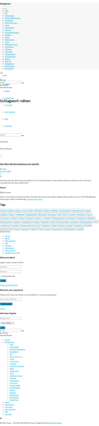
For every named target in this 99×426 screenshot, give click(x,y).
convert (22, 217)
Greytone (52, 214)
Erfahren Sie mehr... (35, 199)
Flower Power (44, 229)
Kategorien (9, 342)
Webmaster (9, 66)
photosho (81, 214)
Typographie (10, 54)
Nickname (78, 225)
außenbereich (6, 229)
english (80, 229)
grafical (69, 225)
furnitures (5, 217)
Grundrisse (26, 221)
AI (6, 8)
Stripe (61, 225)
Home (7, 236)
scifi (38, 225)
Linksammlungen (12, 32)
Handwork (9, 20)
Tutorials (8, 51)
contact (17, 221)
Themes (8, 49)
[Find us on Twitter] (1, 418)
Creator (38, 217)
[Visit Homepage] (8, 75)
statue (18, 210)
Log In (2, 308)
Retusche (42, 214)
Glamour (45, 225)
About (7, 91)
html (65, 214)
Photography (85, 221)
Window (88, 225)
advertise (81, 217)
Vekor (11, 214)
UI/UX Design (10, 56)
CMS (6, 11)
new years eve (77, 210)
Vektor (7, 59)
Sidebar (54, 210)
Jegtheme (57, 423)
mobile (36, 221)
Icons (7, 25)
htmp (30, 210)
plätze (14, 217)
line (59, 214)
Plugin (46, 210)
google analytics (27, 225)
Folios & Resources (12, 18)
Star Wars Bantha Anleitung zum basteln (19, 164)
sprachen (25, 229)
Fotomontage (62, 221)
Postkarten (57, 229)
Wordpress (9, 68)
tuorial (30, 217)
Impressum (9, 248)
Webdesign (9, 64)
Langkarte (20, 214)
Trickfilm (47, 217)
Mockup (8, 35)
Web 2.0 (8, 61)
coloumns (74, 221)
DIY (6, 13)
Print (7, 42)
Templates (9, 47)
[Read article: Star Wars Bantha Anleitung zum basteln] (49, 133)
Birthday (38, 210)
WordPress (14, 400)
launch (3, 210)
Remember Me (9, 276)
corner (72, 214)
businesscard (58, 217)
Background (31, 214)
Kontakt (8, 414)
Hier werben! (10, 241)
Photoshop (9, 39)
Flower (54, 225)
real (24, 210)
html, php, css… (11, 23)
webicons (91, 217)
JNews (8, 423)
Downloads (9, 15)
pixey (4, 169)
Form (89, 214)
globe (10, 210)
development (6, 221)
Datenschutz (10, 250)
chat (52, 221)
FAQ (6, 243)
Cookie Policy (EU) (12, 253)
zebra (87, 210)
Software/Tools (11, 44)
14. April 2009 (5, 171)
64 (1, 176)
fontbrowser (65, 210)
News (7, 37)
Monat (34, 229)
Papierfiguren (69, 229)
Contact (8, 245)
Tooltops (15, 225)
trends (17, 229)
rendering (5, 225)
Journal (8, 30)
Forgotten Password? (9, 285)
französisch (70, 217)
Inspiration (9, 27)
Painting (44, 221)
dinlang (4, 214)
